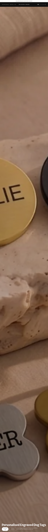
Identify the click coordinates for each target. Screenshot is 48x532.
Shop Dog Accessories (13, 529)
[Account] (43, 4)
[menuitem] (15, 4)
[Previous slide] (2, 1)
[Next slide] (45, 1)
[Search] (41, 4)
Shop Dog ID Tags (5, 529)
